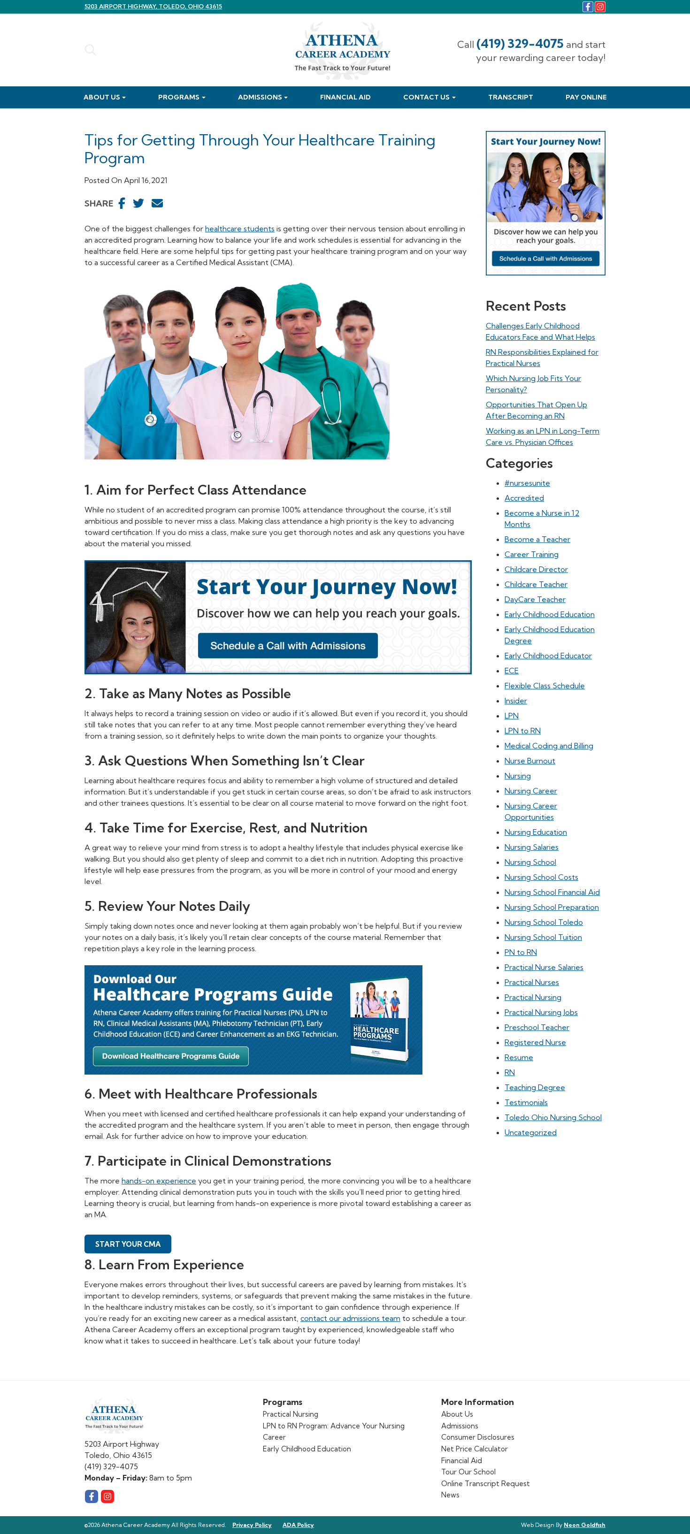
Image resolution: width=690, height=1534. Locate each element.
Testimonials (526, 1102)
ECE (512, 670)
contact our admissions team (350, 1318)
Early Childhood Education (550, 614)
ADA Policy (298, 1524)
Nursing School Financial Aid (552, 892)
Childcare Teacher (536, 584)
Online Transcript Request (485, 1483)
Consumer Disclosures (477, 1437)
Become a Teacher (537, 539)
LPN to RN (523, 730)
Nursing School (530, 862)
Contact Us (426, 97)
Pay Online (586, 97)
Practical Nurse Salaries (544, 967)
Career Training (532, 554)
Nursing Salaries (532, 847)
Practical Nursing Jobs (541, 1012)
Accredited (524, 498)
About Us (102, 97)
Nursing (518, 775)
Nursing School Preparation (552, 907)
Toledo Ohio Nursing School (553, 1117)
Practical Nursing (533, 997)
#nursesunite (527, 483)
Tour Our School (468, 1471)
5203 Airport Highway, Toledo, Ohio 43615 (153, 6)
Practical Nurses (532, 982)
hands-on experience (159, 1180)
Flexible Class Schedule (545, 685)
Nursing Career (531, 790)
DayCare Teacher (535, 599)
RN (510, 1072)
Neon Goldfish (585, 1524)
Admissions (260, 97)
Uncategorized (531, 1132)
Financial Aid (345, 97)
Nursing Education (536, 832)
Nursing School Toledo (544, 922)
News (450, 1494)
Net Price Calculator (474, 1448)
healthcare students (240, 228)
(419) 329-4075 (520, 43)
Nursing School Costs (541, 877)
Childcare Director (536, 569)
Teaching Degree (535, 1087)
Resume (519, 1057)
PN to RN (521, 952)
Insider (516, 700)
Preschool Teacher (537, 1027)
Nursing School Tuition (543, 937)
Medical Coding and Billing (549, 745)
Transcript (510, 97)
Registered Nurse (535, 1042)
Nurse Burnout (530, 760)
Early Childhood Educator (548, 655)
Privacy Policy (252, 1524)
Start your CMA (128, 1244)
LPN (512, 715)
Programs (178, 97)
